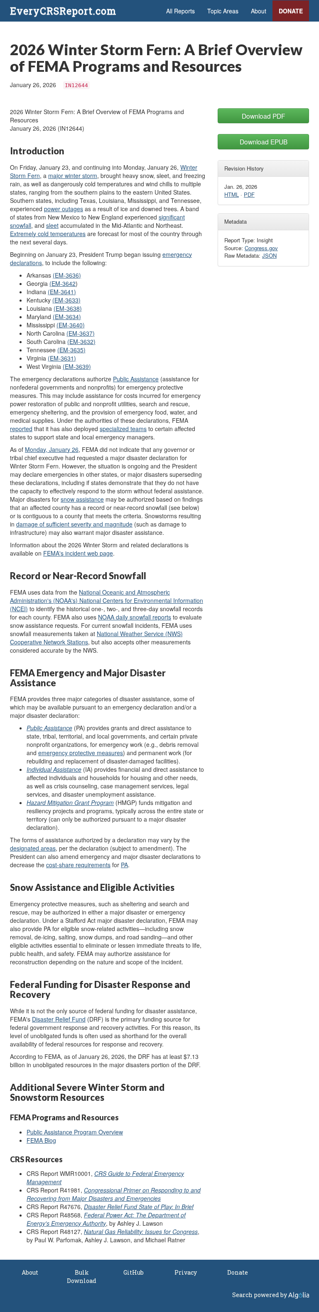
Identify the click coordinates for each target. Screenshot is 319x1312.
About (258, 11)
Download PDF (263, 115)
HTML (231, 194)
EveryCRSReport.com (63, 11)
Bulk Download (81, 1276)
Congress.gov (261, 248)
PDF (249, 194)
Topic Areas (222, 11)
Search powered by (260, 1295)
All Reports (180, 11)
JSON (269, 255)
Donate (291, 11)
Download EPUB (263, 141)
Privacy (185, 1272)
